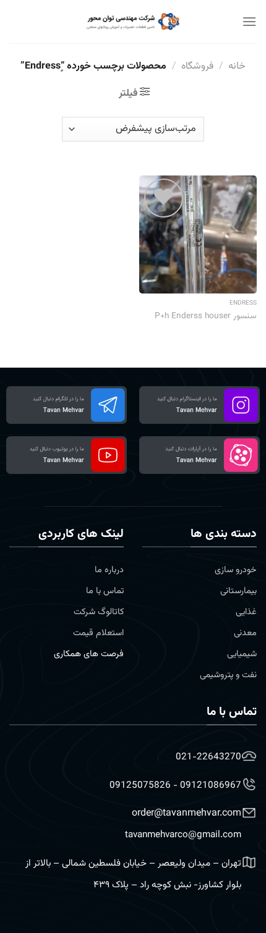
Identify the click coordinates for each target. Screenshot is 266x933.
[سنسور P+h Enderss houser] (198, 234)
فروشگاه (197, 66)
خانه (237, 66)
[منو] (249, 21)
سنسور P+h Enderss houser (206, 316)
